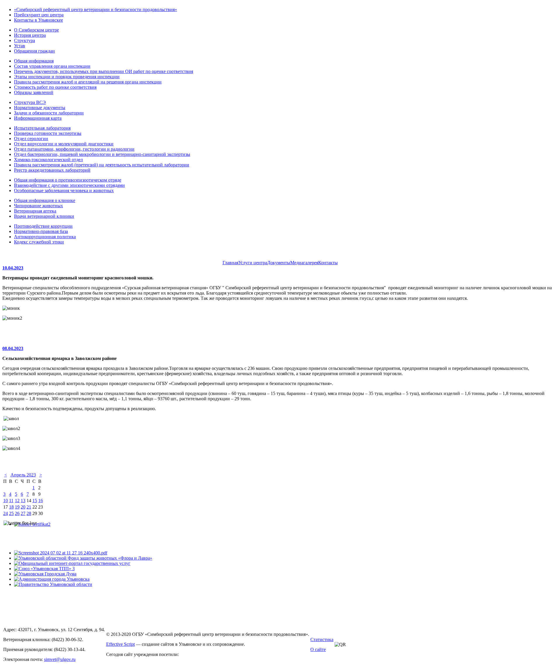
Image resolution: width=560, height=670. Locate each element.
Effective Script (120, 644)
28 (29, 513)
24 (5, 513)
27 (23, 513)
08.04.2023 (12, 348)
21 (29, 506)
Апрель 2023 (23, 474)
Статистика (321, 639)
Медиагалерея (304, 262)
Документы (278, 262)
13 (23, 500)
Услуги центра (252, 262)
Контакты (328, 262)
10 (5, 500)
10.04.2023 (12, 267)
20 (23, 506)
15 (34, 500)
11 (11, 500)
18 (11, 506)
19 (17, 506)
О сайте (318, 649)
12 (17, 500)
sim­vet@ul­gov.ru (60, 659)
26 (17, 513)
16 (40, 500)
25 (11, 513)
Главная (230, 262)
